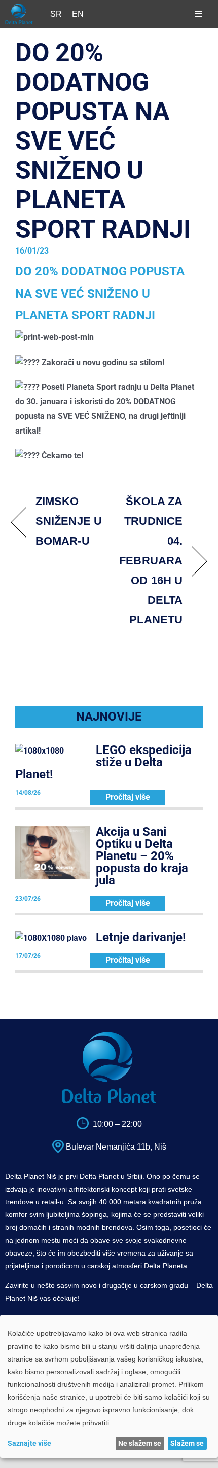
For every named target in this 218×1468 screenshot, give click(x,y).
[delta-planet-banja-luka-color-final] (19, 7)
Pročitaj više (127, 797)
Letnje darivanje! (141, 937)
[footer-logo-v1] (109, 1035)
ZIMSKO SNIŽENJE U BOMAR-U (68, 521)
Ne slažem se (139, 1443)
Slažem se (187, 1443)
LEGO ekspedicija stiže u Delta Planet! (103, 762)
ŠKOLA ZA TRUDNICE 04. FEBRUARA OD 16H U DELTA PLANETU (149, 560)
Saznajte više (29, 1443)
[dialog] (109, 1386)
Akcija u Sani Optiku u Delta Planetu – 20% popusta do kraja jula (142, 856)
